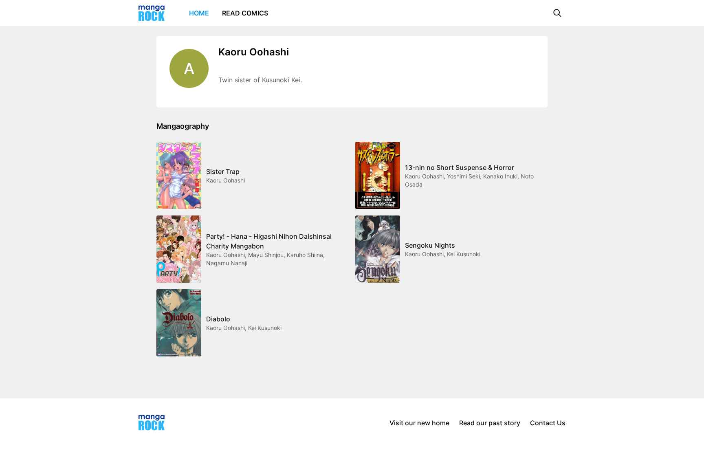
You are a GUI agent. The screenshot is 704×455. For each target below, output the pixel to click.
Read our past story (489, 423)
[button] (557, 13)
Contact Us (547, 423)
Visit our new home (419, 423)
